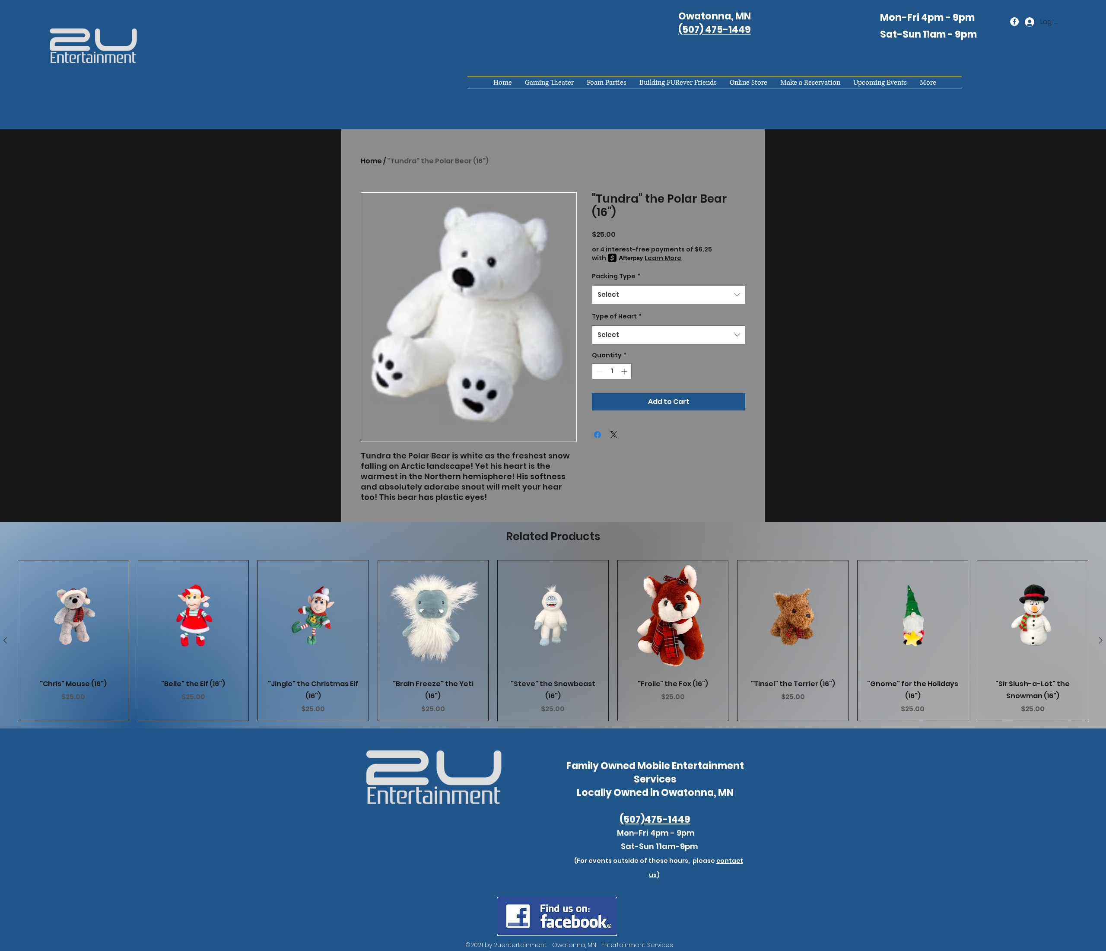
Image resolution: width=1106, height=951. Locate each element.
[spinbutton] (612, 371)
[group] (553, 641)
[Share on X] (614, 434)
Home (371, 161)
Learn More (663, 258)
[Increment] (625, 371)
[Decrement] (598, 371)
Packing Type (616, 276)
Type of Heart (617, 316)
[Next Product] (1101, 640)
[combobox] (668, 294)
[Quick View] (73, 615)
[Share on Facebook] (597, 434)
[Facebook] (1014, 21)
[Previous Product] (5, 640)
